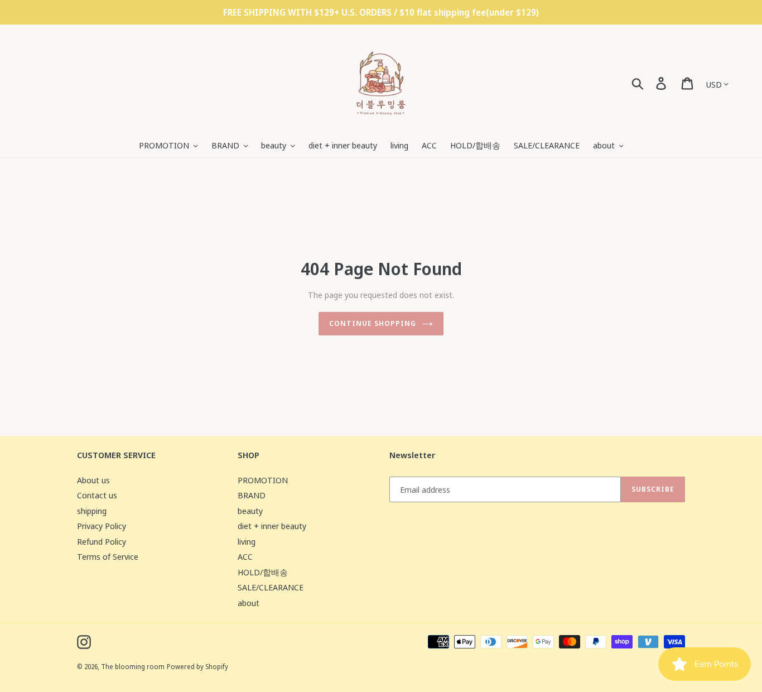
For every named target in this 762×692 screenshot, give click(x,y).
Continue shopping (373, 323)
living (246, 541)
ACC (245, 556)
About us (93, 480)
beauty (250, 510)
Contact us (97, 495)
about (248, 602)
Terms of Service (107, 556)
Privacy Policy (101, 525)
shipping (92, 510)
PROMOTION (263, 480)
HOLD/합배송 (263, 572)
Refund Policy (101, 541)
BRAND (252, 495)
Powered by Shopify (197, 666)
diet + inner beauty (272, 525)
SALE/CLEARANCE (270, 587)
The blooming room (133, 666)
